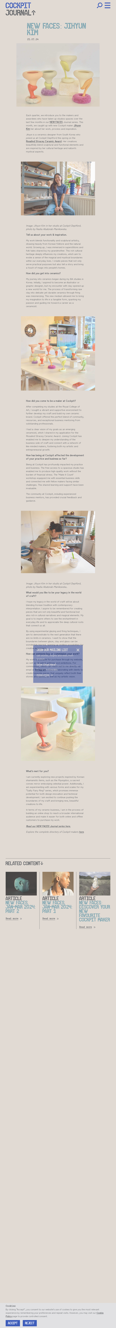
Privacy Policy (53, 669)
